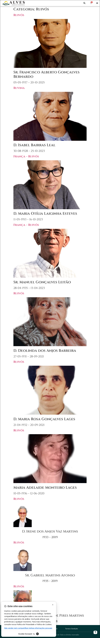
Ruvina (19, 88)
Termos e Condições (71, 629)
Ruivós (18, 15)
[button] (84, 3)
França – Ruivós (26, 156)
